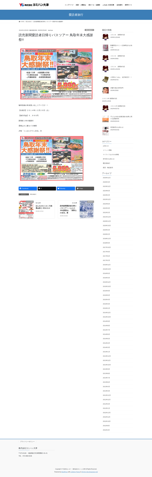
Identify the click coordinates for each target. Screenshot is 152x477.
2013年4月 (106, 386)
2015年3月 (106, 304)
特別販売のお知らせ (116, 127)
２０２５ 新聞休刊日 (117, 56)
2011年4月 (106, 430)
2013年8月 (106, 373)
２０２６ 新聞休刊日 (117, 35)
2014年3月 (106, 347)
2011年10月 (107, 421)
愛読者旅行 (89, 30)
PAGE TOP (146, 461)
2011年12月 (107, 412)
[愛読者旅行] (86, 208)
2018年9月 (106, 243)
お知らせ (106, 146)
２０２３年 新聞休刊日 (109, 98)
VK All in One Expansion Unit (89, 472)
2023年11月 (107, 186)
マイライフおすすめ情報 (111, 154)
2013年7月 (106, 378)
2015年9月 (106, 291)
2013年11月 (107, 360)
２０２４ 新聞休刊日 (117, 66)
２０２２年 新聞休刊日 (117, 106)
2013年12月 (107, 356)
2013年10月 (107, 365)
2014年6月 (106, 334)
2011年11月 (106, 417)
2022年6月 (106, 204)
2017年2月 (106, 260)
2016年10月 (107, 269)
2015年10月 (107, 286)
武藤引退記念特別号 (116, 88)
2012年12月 (107, 395)
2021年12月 (107, 217)
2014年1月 (106, 352)
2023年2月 (106, 195)
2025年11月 (107, 178)
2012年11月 (107, 399)
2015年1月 (106, 308)
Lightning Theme (75, 472)
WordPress (64, 472)
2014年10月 (107, 317)
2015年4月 (106, 299)
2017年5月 (106, 256)
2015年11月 (107, 282)
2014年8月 (106, 325)
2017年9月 (106, 252)
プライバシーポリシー (27, 441)
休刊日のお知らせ (108, 159)
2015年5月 (106, 295)
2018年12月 (107, 238)
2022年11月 (107, 199)
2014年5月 (106, 338)
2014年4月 (106, 343)
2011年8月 (106, 425)
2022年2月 (106, 212)
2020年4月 (106, 230)
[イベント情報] (26, 208)
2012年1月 (106, 408)
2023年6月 (106, 191)
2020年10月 (107, 225)
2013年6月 (106, 382)
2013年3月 (106, 391)
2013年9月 (106, 369)
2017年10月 (107, 247)
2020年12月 (107, 221)
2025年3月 (106, 182)
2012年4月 (106, 404)
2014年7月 (106, 330)
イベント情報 (107, 150)
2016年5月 (106, 273)
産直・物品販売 (108, 167)
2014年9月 (106, 321)
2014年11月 (107, 312)
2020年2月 (106, 234)
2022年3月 (106, 208)
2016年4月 (106, 278)
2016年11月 (107, 265)
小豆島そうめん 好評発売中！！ (121, 77)
